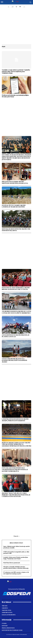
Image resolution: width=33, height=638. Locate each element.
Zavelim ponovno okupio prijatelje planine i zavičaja (15, 335)
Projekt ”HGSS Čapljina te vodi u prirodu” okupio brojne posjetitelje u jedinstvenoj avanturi (16, 494)
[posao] (8, 6)
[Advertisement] (16, 27)
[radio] (16, 6)
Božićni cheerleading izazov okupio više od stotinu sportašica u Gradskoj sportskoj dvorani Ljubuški (16, 444)
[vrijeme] (12, 6)
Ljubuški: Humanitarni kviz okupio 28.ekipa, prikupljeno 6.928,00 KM (15, 419)
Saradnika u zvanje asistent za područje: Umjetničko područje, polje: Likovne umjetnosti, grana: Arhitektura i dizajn (16, 71)
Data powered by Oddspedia (16, 589)
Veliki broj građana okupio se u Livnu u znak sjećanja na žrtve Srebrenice (16, 312)
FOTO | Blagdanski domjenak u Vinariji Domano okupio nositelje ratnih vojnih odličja (15, 469)
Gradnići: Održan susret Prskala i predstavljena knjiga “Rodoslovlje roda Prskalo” (15, 558)
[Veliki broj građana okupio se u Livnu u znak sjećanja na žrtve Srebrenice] (16, 301)
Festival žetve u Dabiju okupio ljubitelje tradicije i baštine (13, 206)
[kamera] (20, 6)
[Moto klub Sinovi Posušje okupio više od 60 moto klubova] (16, 219)
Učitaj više (16, 536)
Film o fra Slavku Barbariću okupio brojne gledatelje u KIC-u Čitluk (16, 288)
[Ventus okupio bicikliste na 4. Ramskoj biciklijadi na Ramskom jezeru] (16, 348)
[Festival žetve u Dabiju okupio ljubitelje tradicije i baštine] (16, 195)
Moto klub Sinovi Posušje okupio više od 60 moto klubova (16, 229)
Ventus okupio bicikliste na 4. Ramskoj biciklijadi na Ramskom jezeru (14, 360)
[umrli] (24, 6)
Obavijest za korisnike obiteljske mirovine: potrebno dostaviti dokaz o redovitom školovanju (16, 567)
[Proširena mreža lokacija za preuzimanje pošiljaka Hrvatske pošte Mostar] (16, 85)
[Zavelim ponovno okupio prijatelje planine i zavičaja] (16, 325)
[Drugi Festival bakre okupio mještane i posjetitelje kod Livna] (16, 171)
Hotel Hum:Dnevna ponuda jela (11, 562)
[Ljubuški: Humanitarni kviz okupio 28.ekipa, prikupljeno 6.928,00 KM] (16, 409)
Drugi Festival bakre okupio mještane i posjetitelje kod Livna (15, 182)
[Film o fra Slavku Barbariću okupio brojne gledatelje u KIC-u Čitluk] (16, 277)
